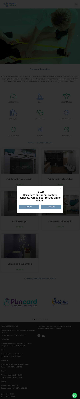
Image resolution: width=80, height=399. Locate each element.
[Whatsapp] (74, 395)
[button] (29, 207)
